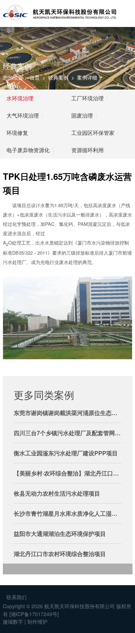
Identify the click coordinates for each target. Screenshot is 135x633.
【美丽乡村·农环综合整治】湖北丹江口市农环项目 (68, 473)
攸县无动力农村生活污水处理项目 (57, 493)
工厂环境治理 (87, 98)
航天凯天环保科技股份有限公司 (79, 606)
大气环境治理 (22, 115)
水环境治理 (19, 98)
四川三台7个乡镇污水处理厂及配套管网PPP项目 (68, 433)
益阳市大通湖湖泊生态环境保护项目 (60, 533)
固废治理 (82, 115)
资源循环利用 (87, 150)
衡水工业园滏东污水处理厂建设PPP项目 (66, 453)
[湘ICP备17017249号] (34, 614)
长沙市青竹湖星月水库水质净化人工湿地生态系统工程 (68, 513)
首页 (35, 77)
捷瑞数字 (13, 621)
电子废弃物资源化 (28, 150)
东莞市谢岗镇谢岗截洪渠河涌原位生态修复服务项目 (68, 413)
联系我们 (16, 597)
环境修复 (17, 132)
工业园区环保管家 (92, 132)
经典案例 (58, 77)
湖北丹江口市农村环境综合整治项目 (60, 554)
